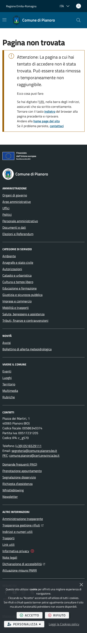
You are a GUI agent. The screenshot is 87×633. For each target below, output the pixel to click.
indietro (49, 111)
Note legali (9, 557)
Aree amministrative (16, 201)
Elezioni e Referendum (17, 233)
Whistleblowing (13, 490)
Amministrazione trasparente (22, 518)
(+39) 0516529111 (28, 445)
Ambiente (9, 256)
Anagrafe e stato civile (17, 262)
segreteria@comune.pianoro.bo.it (34, 450)
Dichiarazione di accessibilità (23, 563)
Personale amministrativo (20, 221)
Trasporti (8, 538)
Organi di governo (14, 195)
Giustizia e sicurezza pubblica (22, 294)
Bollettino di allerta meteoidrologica (27, 349)
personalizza (28, 624)
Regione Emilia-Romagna (21, 6)
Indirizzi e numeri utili (17, 531)
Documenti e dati (14, 227)
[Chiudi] (81, 584)
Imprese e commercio (17, 301)
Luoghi (7, 377)
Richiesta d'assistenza (17, 483)
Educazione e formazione (19, 288)
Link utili (8, 544)
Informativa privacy (15, 551)
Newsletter (10, 496)
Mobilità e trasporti (15, 307)
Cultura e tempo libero (17, 281)
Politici (7, 214)
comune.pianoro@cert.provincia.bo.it (34, 455)
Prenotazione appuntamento (22, 470)
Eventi (6, 371)
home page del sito (46, 121)
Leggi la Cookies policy (64, 624)
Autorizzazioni (12, 269)
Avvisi (6, 342)
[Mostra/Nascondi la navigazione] (4, 19)
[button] (78, 20)
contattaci (57, 125)
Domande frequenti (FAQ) (19, 464)
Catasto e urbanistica (17, 275)
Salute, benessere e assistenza (23, 314)
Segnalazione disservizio (19, 477)
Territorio (8, 384)
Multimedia (10, 390)
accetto (33, 615)
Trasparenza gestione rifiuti (23, 525)
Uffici (6, 208)
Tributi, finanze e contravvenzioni (25, 320)
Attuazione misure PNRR (19, 570)
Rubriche (8, 397)
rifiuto (61, 615)
